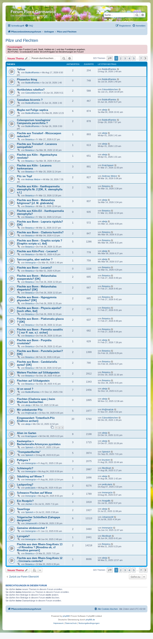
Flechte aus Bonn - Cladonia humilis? (40, 232)
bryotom (106, 460)
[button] (110, 58)
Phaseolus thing (27, 79)
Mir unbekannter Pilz (30, 409)
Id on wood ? (25, 388)
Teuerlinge (23, 509)
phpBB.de (90, 619)
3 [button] (125, 58)
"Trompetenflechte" (29, 451)
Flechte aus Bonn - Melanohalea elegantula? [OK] (36, 288)
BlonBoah (106, 468)
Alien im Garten (26, 433)
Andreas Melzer (33, 179)
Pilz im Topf (24, 176)
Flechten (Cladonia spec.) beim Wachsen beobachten (36, 401)
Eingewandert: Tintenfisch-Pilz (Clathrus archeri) (36, 419)
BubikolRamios (32, 72)
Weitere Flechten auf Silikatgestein (38, 372)
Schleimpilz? (25, 468)
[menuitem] (29, 25)
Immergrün (30, 262)
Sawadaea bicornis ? (30, 99)
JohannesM (31, 523)
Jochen (28, 504)
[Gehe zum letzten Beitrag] (118, 69)
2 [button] (120, 58)
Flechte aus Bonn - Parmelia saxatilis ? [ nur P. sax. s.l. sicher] (40, 331)
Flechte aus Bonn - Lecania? (34, 267)
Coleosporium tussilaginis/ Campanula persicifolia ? (33, 122)
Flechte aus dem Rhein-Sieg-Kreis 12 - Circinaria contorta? (39, 560)
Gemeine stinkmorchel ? (32, 528)
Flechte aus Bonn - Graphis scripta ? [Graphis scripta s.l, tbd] (39, 242)
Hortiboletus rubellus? (31, 89)
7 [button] (141, 58)
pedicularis (30, 488)
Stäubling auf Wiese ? (30, 476)
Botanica (29, 139)
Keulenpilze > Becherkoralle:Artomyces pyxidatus (39, 443)
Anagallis (106, 500)
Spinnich (29, 447)
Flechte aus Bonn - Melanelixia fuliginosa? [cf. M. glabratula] (36, 202)
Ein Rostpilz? (25, 500)
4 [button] (129, 58)
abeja (104, 109)
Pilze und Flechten (22, 40)
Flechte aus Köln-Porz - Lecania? (37, 251)
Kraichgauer (108, 165)
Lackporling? (25, 484)
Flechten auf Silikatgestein (33, 380)
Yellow (21, 69)
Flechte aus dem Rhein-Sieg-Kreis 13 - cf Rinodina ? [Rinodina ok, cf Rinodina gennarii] (39, 547)
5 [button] (133, 58)
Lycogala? (23, 536)
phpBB (66, 616)
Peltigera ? (23, 460)
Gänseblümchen (33, 93)
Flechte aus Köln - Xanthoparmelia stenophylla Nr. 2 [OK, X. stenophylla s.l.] (39, 189)
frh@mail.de (31, 413)
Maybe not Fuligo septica (32, 109)
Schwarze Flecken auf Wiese (34, 492)
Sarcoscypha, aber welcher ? (35, 259)
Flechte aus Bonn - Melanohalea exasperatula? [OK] (36, 277)
